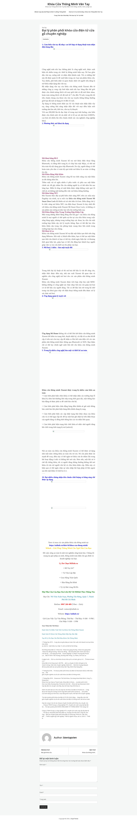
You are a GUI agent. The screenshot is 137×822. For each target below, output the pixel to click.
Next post (93, 750)
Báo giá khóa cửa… (46, 752)
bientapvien (70, 737)
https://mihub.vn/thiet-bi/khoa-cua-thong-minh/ (68, 545)
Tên (41, 785)
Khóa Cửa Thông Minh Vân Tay (69, 4)
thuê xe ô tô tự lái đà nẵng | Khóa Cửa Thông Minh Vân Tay (85, 12)
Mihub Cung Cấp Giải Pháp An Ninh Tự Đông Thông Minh (50, 12)
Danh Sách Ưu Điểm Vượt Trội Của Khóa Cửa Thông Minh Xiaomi (63, 630)
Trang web (43, 799)
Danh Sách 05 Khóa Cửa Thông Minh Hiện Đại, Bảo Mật (59, 634)
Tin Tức (44, 28)
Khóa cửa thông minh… (89, 752)
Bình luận (43, 764)
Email (42, 792)
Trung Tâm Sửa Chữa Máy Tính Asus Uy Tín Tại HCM (68, 15)
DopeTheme (74, 819)
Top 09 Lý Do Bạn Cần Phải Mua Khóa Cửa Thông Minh (60, 638)
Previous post (45, 750)
